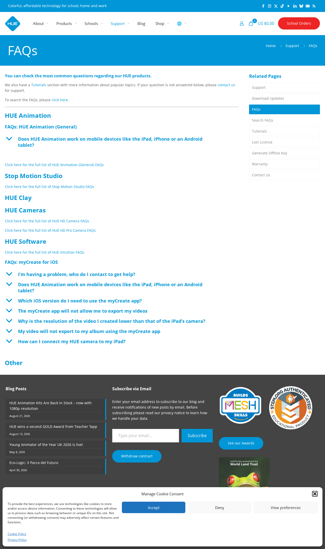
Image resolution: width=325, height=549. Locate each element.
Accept (153, 507)
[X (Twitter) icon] (276, 5)
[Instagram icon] (269, 5)
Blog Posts (16, 389)
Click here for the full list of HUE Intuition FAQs (44, 252)
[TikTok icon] (282, 5)
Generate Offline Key (269, 153)
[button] (314, 493)
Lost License (262, 142)
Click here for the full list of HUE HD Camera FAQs (47, 221)
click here (60, 99)
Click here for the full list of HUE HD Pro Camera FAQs (50, 230)
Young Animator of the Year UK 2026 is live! (46, 444)
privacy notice (173, 412)
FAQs (256, 109)
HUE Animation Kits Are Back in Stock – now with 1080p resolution (50, 405)
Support (292, 45)
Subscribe (197, 435)
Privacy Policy (17, 540)
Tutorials (38, 84)
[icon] (301, 5)
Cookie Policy (17, 534)
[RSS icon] (314, 5)
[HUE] (12, 23)
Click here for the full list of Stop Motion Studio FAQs (49, 186)
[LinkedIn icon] (295, 5)
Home (271, 45)
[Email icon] (308, 5)
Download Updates (268, 98)
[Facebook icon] (263, 5)
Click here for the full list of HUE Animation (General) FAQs (54, 164)
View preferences (286, 507)
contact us (226, 84)
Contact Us (261, 174)
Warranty (260, 164)
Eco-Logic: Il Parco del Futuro (33, 462)
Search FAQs (262, 120)
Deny (219, 507)
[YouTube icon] (288, 5)
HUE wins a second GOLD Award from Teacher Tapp (53, 426)
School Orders (299, 23)
